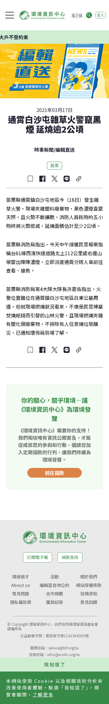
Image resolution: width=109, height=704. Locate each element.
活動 (54, 577)
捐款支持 (69, 557)
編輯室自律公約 (54, 585)
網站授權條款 (88, 585)
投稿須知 (88, 594)
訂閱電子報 (37, 557)
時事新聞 (44, 149)
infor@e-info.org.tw (63, 654)
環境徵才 (20, 577)
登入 (100, 15)
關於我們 (88, 577)
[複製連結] (79, 179)
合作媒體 (54, 594)
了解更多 (43, 694)
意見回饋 (88, 602)
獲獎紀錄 (54, 602)
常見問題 (20, 594)
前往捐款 (54, 472)
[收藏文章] (30, 179)
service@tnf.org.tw (63, 647)
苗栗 (54, 165)
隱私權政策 (20, 602)
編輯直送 (65, 149)
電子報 (76, 15)
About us (20, 585)
